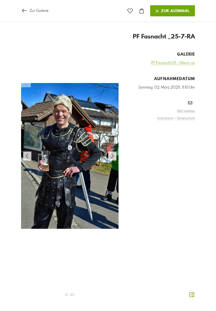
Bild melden (186, 111)
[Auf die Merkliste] (130, 10)
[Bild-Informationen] (192, 295)
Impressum (165, 118)
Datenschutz (186, 118)
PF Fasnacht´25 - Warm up (173, 63)
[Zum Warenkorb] (142, 10)
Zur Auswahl (175, 11)
